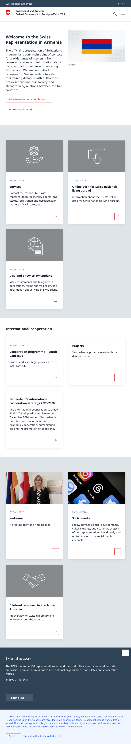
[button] (125, 652)
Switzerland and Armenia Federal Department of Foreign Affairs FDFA (40, 12)
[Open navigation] (123, 14)
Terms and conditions (70, 726)
